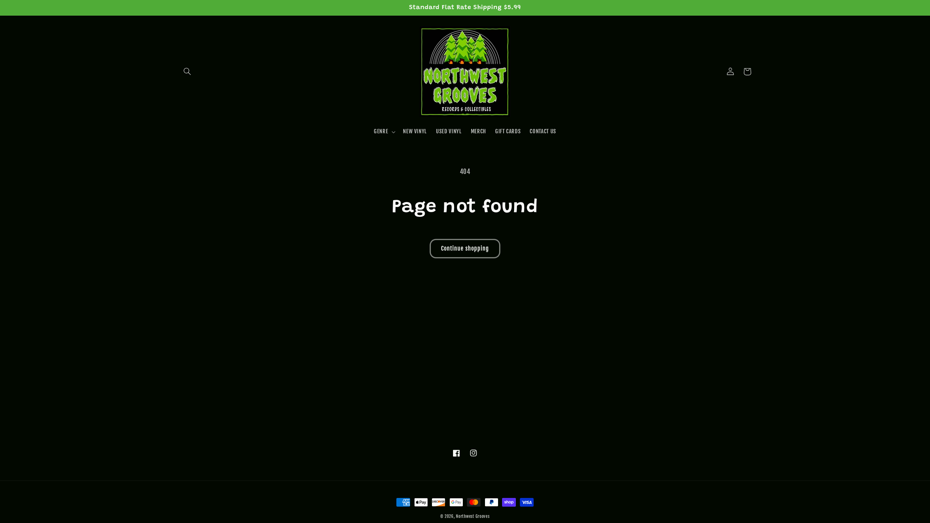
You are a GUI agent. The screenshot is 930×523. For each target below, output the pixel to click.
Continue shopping (465, 248)
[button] (187, 71)
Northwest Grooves (473, 516)
